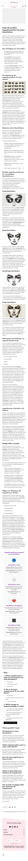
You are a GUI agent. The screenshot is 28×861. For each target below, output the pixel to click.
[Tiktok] (17, 827)
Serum (14, 505)
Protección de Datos (8, 847)
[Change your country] (3, 855)
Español (16, 840)
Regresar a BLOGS (14, 811)
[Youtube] (10, 827)
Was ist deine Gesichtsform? (11, 168)
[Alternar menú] (2, 6)
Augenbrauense (17, 222)
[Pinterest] (15, 827)
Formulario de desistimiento (9, 846)
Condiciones (22, 846)
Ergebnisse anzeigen (10, 722)
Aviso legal (17, 846)
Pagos (14, 847)
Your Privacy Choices (20, 847)
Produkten (13, 68)
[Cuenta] (22, 6)
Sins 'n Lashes (15, 843)
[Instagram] (12, 827)
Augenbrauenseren (12, 775)
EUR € (9, 840)
